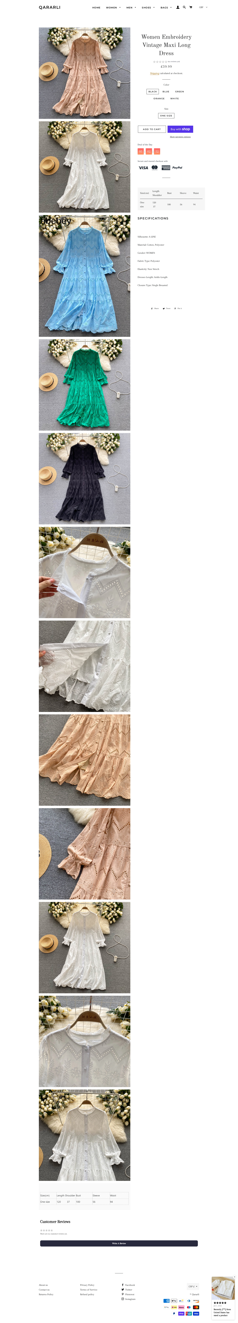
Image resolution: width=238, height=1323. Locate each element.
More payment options (180, 137)
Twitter (128, 1289)
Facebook (130, 1285)
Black (152, 91)
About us (43, 1285)
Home (96, 7)
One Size (166, 115)
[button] (166, 62)
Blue (166, 91)
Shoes (147, 7)
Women (112, 7)
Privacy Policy (87, 1285)
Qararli (50, 7)
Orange (159, 98)
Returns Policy (46, 1294)
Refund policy (87, 1294)
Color (166, 84)
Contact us (44, 1289)
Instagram (130, 1299)
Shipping (154, 73)
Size (166, 108)
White (174, 98)
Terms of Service (88, 1289)
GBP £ (191, 1286)
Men (129, 7)
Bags (165, 7)
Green (179, 91)
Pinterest (129, 1294)
